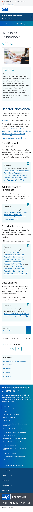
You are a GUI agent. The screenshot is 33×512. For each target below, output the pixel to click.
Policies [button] (5, 480)
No (19, 349)
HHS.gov (4, 508)
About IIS (4, 24)
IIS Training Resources (9, 445)
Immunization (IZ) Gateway (17, 24)
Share (28, 339)
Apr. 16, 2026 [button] (9, 45)
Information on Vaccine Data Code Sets (14, 432)
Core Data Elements (9, 435)
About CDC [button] (6, 475)
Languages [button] (6, 485)
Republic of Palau (8, 365)
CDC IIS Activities (8, 421)
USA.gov (11, 508)
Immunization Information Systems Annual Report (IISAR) (15, 425)
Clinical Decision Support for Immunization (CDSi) (15, 449)
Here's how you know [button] (8, 5)
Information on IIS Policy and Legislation (14, 361)
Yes (5, 349)
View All (6, 407)
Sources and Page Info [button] (12, 339)
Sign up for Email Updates (13, 465)
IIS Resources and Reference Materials (14, 456)
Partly (12, 349)
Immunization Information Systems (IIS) (12, 17)
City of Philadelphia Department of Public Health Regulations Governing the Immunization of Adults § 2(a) (14, 269)
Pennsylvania (7, 368)
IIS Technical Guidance (9, 453)
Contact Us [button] (6, 470)
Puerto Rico (6, 372)
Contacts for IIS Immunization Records (14, 442)
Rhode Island (7, 376)
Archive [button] (5, 490)
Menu (28, 17)
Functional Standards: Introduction (13, 429)
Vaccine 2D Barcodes (9, 417)
